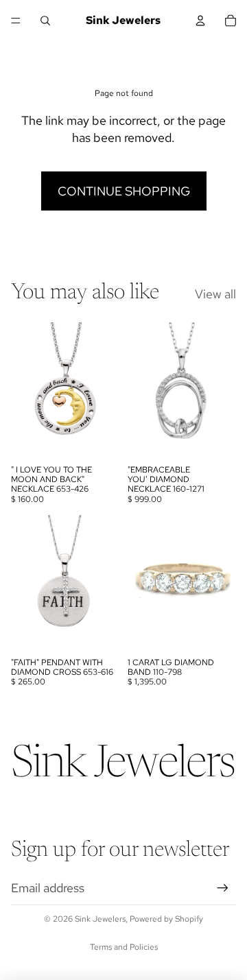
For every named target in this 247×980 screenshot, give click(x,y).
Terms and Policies (124, 947)
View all (215, 294)
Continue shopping (124, 191)
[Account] (200, 20)
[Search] (45, 20)
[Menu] (16, 20)
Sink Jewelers (100, 918)
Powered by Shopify (166, 918)
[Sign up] (222, 887)
